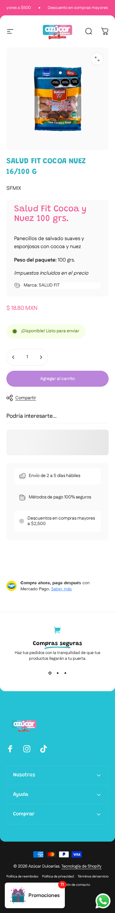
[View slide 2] (57, 673)
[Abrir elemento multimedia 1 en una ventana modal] (97, 59)
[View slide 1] (50, 673)
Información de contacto (71, 885)
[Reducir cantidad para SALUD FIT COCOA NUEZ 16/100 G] (13, 357)
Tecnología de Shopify (81, 866)
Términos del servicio (93, 876)
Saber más (61, 589)
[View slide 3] (65, 673)
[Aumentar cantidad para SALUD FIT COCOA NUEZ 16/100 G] (41, 357)
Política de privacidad (58, 876)
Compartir (25, 398)
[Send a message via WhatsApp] (103, 901)
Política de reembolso (22, 876)
